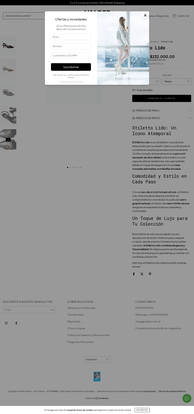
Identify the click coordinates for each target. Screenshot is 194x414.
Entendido (142, 410)
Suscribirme (71, 67)
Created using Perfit (71, 81)
